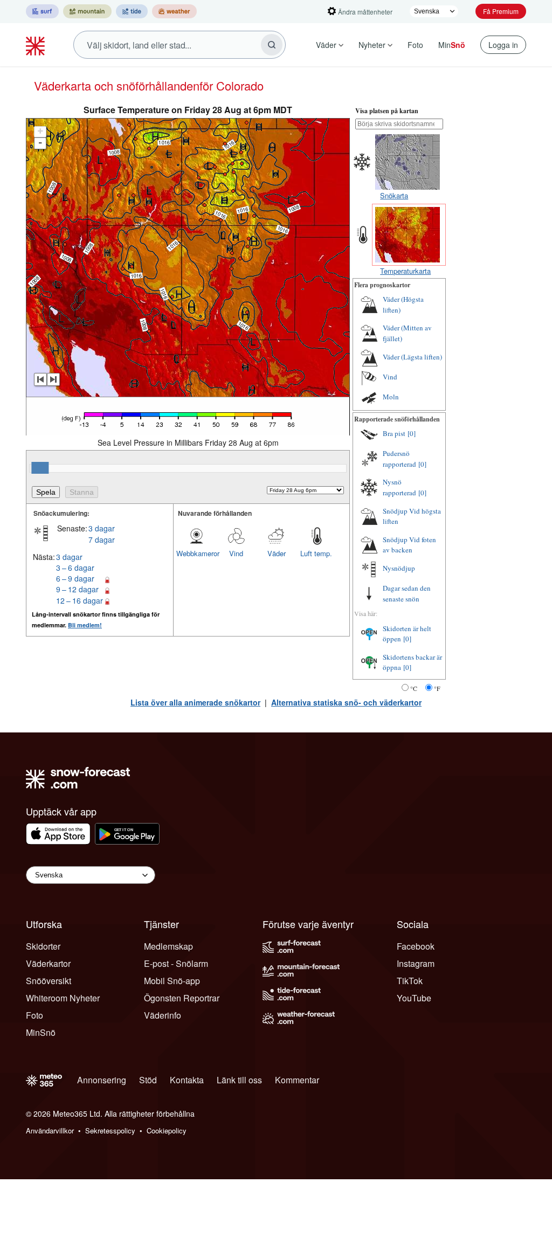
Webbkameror (196, 553)
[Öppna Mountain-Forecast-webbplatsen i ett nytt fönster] (87, 11)
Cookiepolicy (167, 1130)
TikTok (410, 980)
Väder (326, 44)
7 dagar (101, 539)
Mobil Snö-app (172, 980)
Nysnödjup (399, 568)
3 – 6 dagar (75, 567)
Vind (236, 553)
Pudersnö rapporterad (399, 458)
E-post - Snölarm (176, 963)
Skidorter (43, 946)
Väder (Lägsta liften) (412, 357)
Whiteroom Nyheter (63, 998)
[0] (412, 433)
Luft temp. (316, 553)
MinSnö (41, 1032)
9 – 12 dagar (77, 589)
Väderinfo (162, 1015)
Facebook (415, 946)
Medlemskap (168, 946)
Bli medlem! (85, 625)
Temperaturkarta (405, 271)
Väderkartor (48, 963)
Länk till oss (239, 1080)
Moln (391, 397)
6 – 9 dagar (75, 578)
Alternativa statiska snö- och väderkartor (346, 702)
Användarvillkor (50, 1130)
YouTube (414, 998)
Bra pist (394, 433)
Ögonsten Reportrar (181, 998)
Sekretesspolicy (110, 1130)
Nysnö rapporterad (399, 487)
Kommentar (297, 1080)
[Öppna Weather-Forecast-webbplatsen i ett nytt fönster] (174, 11)
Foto (415, 44)
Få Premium (501, 11)
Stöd (148, 1080)
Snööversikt (48, 980)
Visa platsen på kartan (386, 110)
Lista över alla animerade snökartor (195, 702)
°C (413, 688)
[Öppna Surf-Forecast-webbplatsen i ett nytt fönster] (42, 11)
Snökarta (394, 195)
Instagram (415, 963)
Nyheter (371, 44)
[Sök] (271, 45)
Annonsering (101, 1080)
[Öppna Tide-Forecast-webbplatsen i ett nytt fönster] (132, 11)
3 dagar (101, 528)
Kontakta (187, 1080)
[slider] (40, 468)
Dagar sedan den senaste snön (407, 593)
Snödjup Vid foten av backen (409, 545)
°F (437, 688)
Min (451, 44)
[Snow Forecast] (36, 45)
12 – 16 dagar (79, 600)
